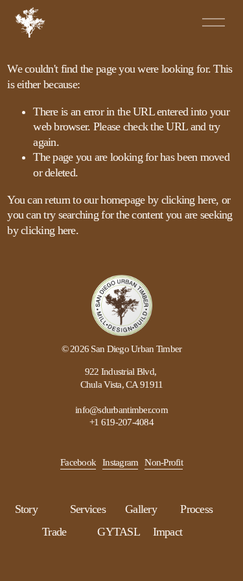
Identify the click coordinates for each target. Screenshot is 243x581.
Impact (168, 531)
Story (26, 509)
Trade (54, 531)
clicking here (188, 199)
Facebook (78, 462)
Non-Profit (164, 462)
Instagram (120, 462)
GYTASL (118, 531)
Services (88, 509)
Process (196, 509)
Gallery (141, 509)
